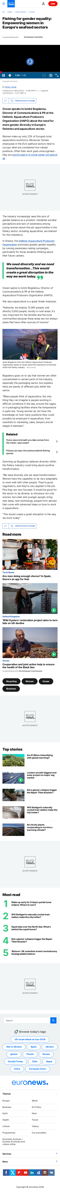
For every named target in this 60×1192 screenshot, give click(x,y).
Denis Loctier (10, 87)
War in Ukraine (14, 1046)
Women (30, 681)
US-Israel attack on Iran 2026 (30, 1039)
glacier (14, 1054)
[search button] (53, 1020)
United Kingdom (11, 616)
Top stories (12, 749)
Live (53, 3)
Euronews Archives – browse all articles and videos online (13, 1141)
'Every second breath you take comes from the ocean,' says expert (27, 441)
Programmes (8, 1132)
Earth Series (21, 12)
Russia (46, 1054)
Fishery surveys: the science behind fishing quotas (28, 452)
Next (34, 1113)
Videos (35, 1126)
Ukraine (50, 1046)
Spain (34, 1046)
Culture (6, 1126)
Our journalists (39, 1132)
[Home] (3, 12)
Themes (6, 1093)
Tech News (8, 572)
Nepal (49, 1061)
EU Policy (36, 1107)
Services (6, 1153)
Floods (30, 1054)
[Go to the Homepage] (11, 3)
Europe (6, 1100)
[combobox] (30, 1020)
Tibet (34, 1061)
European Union (37, 1068)
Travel (35, 1119)
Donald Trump (15, 1061)
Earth (10, 12)
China (17, 1068)
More (5, 1161)
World (35, 1100)
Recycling (11, 681)
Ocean (32, 12)
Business (11, 688)
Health (5, 1119)
